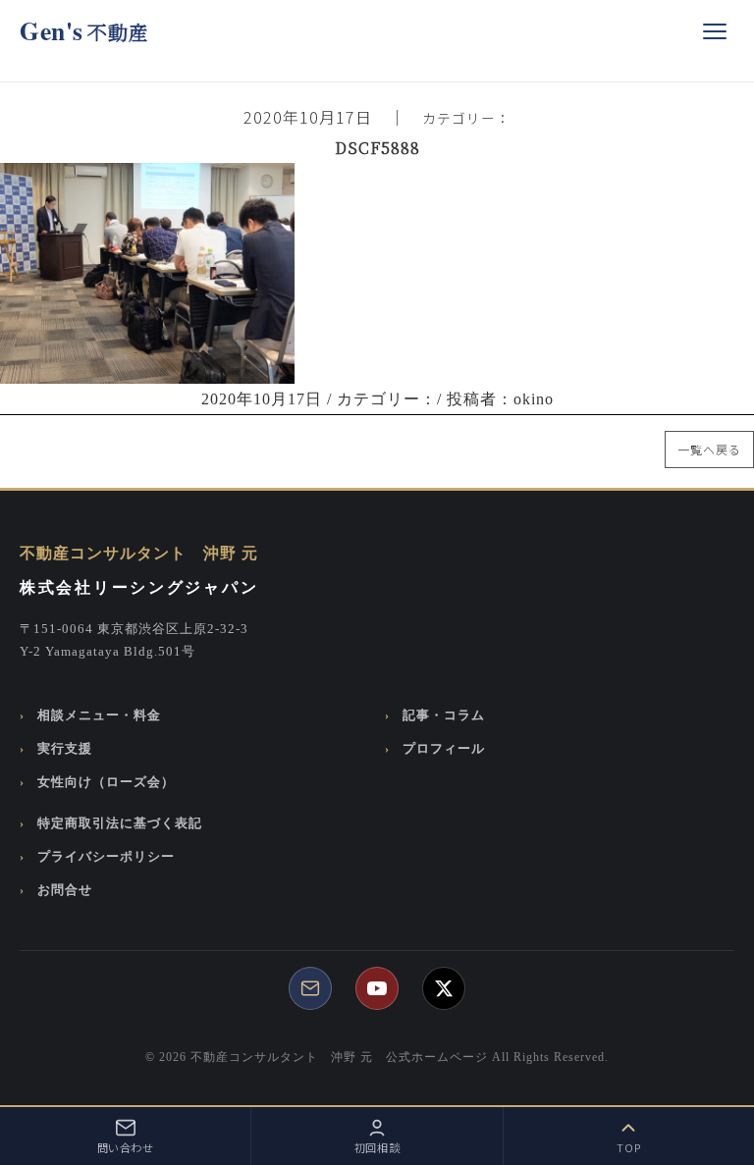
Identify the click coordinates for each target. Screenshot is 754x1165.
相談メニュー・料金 (99, 715)
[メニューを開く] (714, 31)
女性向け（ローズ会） (106, 782)
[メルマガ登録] (310, 988)
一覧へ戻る (709, 449)
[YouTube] (377, 988)
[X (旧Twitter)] (443, 988)
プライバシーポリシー (106, 857)
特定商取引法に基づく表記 (119, 823)
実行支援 (64, 749)
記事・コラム (444, 715)
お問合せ (64, 890)
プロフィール (444, 749)
